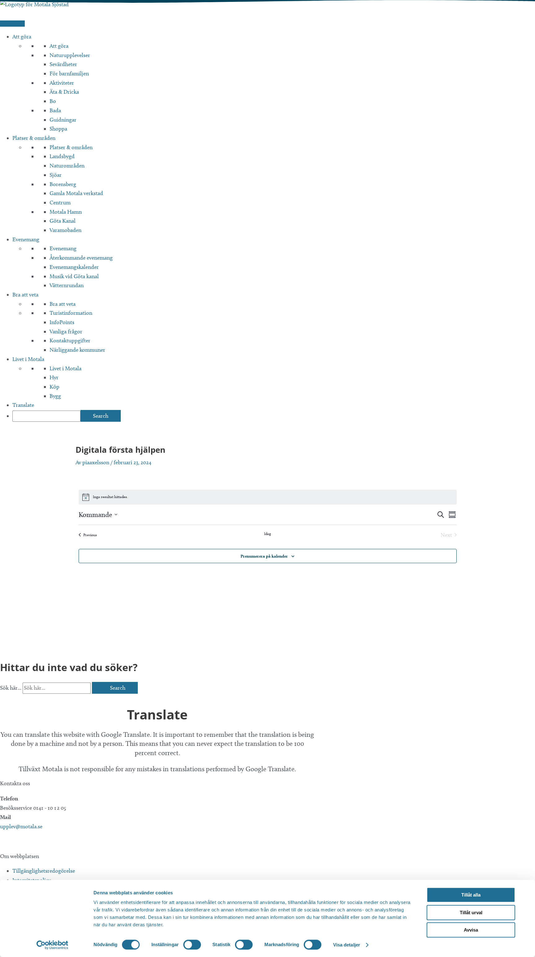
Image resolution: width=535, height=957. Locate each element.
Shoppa (58, 128)
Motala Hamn (66, 211)
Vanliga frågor (66, 331)
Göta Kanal (63, 220)
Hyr (54, 377)
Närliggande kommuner (77, 349)
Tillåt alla (471, 894)
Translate (23, 405)
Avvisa (471, 930)
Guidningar (63, 119)
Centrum (60, 202)
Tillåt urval (471, 912)
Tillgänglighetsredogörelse (43, 870)
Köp (54, 386)
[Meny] (12, 23)
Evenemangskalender (74, 267)
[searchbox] (46, 416)
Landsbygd (62, 156)
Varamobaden (65, 230)
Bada (55, 110)
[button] (3, 841)
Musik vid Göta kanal (74, 276)
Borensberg (63, 184)
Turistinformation (71, 312)
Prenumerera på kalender (264, 556)
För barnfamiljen (69, 73)
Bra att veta (25, 294)
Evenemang (25, 239)
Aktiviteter (62, 82)
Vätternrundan (67, 285)
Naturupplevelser (70, 55)
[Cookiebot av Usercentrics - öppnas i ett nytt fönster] (52, 945)
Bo (53, 101)
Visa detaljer (346, 944)
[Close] (2, 698)
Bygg (55, 396)
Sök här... (11, 687)
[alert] (268, 497)
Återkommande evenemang (81, 257)
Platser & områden (33, 138)
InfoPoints (62, 322)
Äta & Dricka (64, 91)
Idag (267, 533)
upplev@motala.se (21, 826)
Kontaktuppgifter (70, 340)
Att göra (21, 36)
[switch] (192, 945)
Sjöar (56, 174)
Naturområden (67, 165)
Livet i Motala (28, 359)
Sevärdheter (63, 64)
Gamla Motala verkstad (76, 193)
